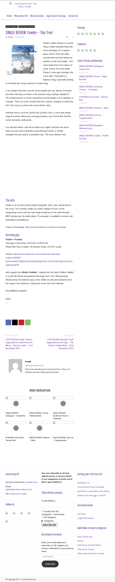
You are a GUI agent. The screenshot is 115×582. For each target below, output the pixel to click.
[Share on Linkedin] (95, 34)
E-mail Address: (48, 500)
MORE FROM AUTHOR (39, 390)
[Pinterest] (21, 322)
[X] (15, 322)
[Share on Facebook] (79, 34)
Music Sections (37, 15)
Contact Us (73, 15)
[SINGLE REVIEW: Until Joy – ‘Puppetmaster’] (63, 428)
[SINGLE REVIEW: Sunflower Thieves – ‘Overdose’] (63, 403)
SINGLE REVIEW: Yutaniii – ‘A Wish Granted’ (94, 137)
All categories (49, 517)
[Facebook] (8, 322)
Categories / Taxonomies (53, 514)
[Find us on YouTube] (91, 50)
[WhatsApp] (28, 322)
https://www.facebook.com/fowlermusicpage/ (45, 227)
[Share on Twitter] (83, 34)
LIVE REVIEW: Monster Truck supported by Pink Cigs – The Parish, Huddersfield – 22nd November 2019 (60, 344)
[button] (106, 16)
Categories (49, 520)
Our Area (81, 514)
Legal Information (85, 518)
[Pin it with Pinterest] (91, 34)
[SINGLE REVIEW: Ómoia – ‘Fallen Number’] (39, 403)
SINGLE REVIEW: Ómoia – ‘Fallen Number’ (93, 78)
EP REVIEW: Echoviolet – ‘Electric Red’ (93, 98)
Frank (10, 37)
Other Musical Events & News (90, 553)
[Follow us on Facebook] (79, 50)
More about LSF (21, 15)
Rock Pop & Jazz (11, 27)
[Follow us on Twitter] (83, 50)
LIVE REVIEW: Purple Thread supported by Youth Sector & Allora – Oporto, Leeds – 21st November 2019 (19, 344)
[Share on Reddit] (87, 34)
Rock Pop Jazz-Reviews (26, 27)
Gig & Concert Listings (56, 15)
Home (9, 15)
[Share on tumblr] (99, 34)
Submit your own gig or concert (91, 495)
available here (31, 482)
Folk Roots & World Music (89, 545)
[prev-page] (7, 444)
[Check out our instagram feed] (95, 50)
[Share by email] (103, 34)
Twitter (24, 494)
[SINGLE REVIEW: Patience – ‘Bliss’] (39, 428)
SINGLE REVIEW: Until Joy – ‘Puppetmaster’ (91, 116)
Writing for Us (83, 482)
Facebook (13, 494)
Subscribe (50, 564)
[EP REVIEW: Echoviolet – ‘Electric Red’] (16, 428)
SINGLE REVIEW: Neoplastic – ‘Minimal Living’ (91, 127)
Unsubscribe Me (50, 511)
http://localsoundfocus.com (34, 365)
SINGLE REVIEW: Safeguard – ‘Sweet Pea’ (92, 67)
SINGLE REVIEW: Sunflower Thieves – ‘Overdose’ (61, 416)
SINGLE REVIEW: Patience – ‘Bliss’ (93, 108)
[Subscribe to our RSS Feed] (87, 50)
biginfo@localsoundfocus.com (19, 489)
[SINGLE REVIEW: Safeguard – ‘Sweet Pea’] (16, 403)
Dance (80, 540)
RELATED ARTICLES (16, 390)
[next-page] (12, 444)
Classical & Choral (85, 549)
